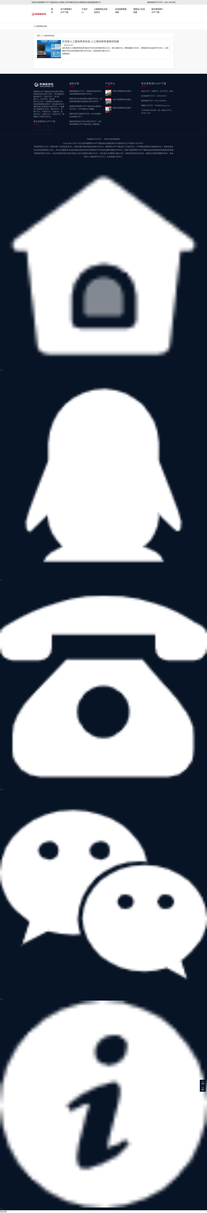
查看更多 (66, 54)
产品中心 (84, 10)
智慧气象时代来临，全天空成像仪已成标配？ (85, 115)
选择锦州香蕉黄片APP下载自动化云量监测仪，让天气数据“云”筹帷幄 (85, 107)
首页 (52, 10)
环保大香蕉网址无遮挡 (121, 91)
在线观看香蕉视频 (121, 10)
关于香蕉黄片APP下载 (66, 10)
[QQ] (36, 129)
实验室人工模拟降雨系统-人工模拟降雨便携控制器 (90, 41)
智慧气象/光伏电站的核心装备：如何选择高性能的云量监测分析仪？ (85, 100)
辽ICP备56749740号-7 (135, 143)
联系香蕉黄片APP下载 (157, 10)
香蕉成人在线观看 (139, 10)
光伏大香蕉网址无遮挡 (121, 99)
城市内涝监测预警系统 (112, 139)
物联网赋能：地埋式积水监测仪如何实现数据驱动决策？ (85, 92)
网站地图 (3, 1212)
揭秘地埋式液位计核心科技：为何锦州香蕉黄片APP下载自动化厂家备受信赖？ (85, 123)
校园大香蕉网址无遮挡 (121, 108)
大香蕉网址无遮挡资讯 (100, 10)
